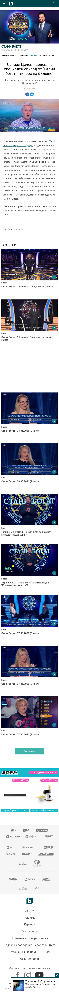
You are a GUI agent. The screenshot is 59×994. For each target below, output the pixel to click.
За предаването (9, 55)
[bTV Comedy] (25, 924)
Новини (24, 55)
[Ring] (49, 931)
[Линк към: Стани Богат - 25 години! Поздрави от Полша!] (29, 273)
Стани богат (11, 46)
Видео (33, 55)
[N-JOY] (13, 973)
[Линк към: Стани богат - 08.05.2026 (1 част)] (29, 467)
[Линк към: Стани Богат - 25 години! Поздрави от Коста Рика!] (29, 324)
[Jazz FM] (46, 974)
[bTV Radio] (29, 973)
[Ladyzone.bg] (25, 948)
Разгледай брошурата (43, 867)
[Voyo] (10, 948)
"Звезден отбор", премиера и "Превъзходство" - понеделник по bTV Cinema (41, 984)
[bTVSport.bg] (45, 948)
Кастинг (43, 55)
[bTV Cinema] (41, 924)
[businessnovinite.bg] (48, 942)
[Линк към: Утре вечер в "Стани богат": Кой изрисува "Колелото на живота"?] (29, 663)
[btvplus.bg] (10, 942)
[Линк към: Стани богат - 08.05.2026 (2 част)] (29, 417)
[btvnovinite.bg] (28, 942)
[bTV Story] (31, 931)
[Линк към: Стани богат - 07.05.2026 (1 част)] (29, 815)
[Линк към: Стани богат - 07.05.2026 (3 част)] (29, 714)
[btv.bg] (13, 924)
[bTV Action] (12, 931)
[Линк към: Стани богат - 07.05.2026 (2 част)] (29, 764)
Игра (51, 55)
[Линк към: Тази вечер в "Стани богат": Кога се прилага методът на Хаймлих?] (29, 612)
